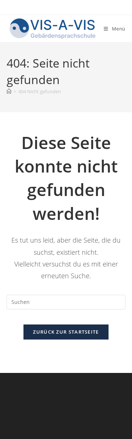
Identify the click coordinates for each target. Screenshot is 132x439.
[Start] (9, 91)
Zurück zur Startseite (66, 332)
